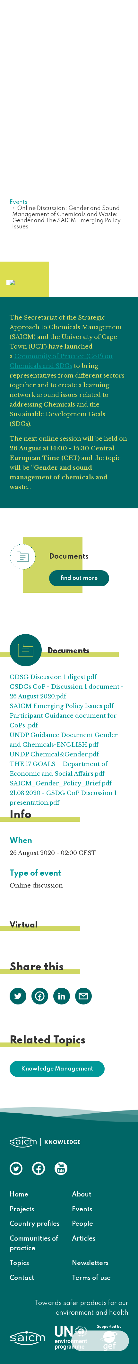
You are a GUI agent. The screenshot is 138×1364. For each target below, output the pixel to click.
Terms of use (91, 1278)
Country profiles (34, 1224)
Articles (83, 1239)
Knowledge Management (57, 1069)
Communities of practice (34, 1244)
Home (19, 1195)
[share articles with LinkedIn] (61, 995)
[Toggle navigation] (119, 18)
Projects (22, 1209)
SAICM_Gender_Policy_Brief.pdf (61, 783)
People (82, 1224)
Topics (19, 1263)
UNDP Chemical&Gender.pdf (54, 754)
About (81, 1195)
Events (18, 202)
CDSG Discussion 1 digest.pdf (53, 677)
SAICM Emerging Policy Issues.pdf (62, 706)
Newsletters (90, 1263)
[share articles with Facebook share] (39, 995)
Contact (22, 1278)
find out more (79, 578)
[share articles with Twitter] (18, 995)
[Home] (45, 18)
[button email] (83, 995)
